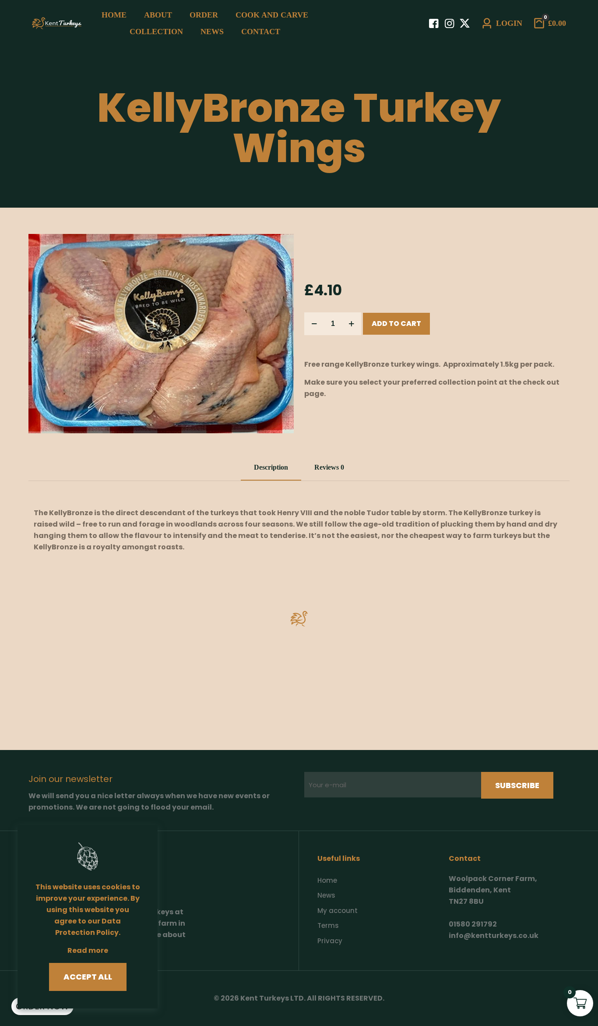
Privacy (329, 940)
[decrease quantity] (314, 324)
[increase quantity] (351, 324)
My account (337, 910)
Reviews (329, 467)
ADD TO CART (396, 323)
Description (271, 467)
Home (327, 880)
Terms (328, 925)
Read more (87, 950)
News (326, 895)
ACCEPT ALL (87, 976)
